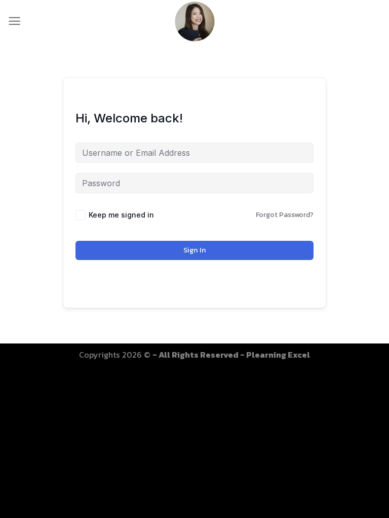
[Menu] (14, 21)
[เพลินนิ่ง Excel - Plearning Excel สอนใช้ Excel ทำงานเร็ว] (195, 21)
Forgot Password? (285, 214)
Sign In (194, 250)
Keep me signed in (121, 214)
